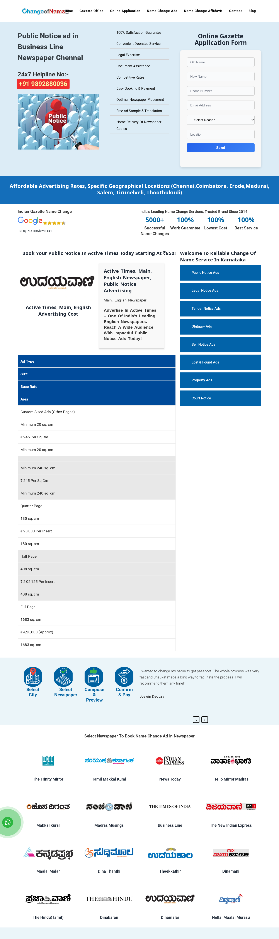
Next (204, 719)
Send (220, 148)
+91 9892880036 (43, 84)
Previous (196, 719)
